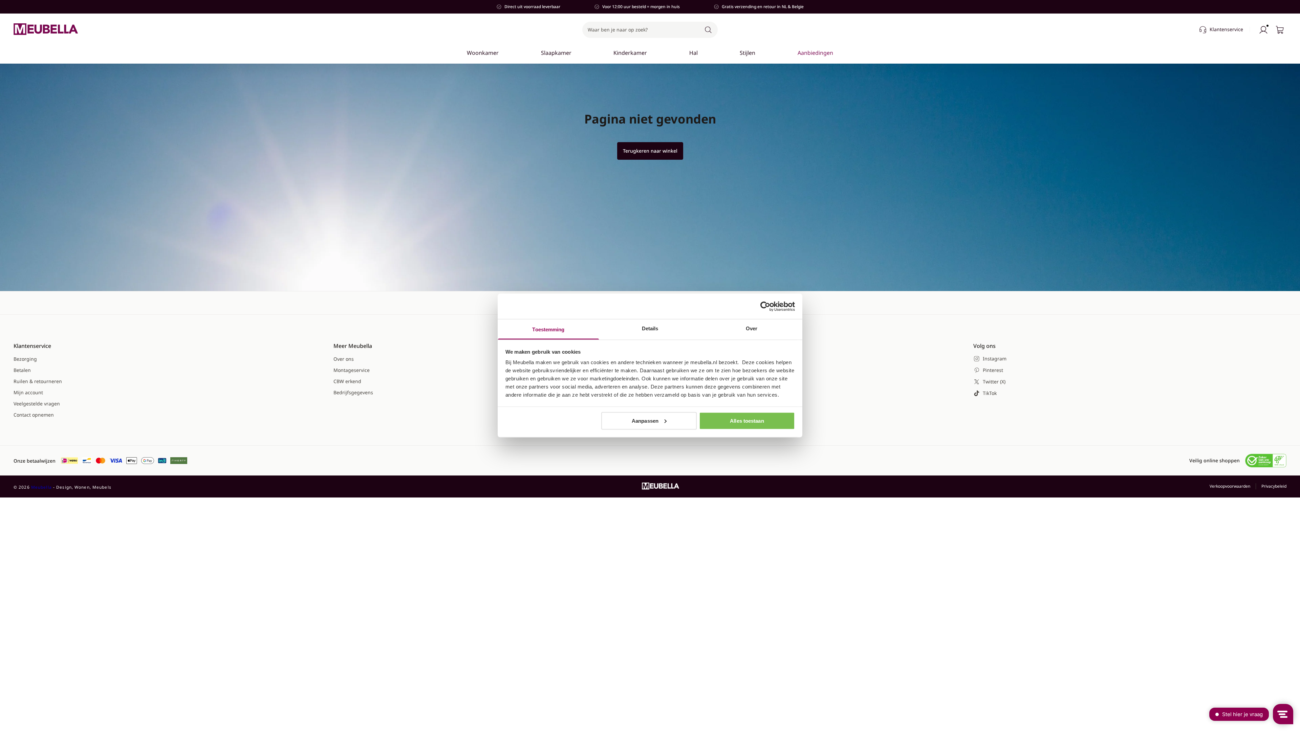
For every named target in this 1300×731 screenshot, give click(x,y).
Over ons (343, 359)
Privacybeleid (1273, 486)
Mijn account (28, 392)
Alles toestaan (747, 420)
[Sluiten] (836, 73)
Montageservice (351, 370)
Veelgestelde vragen (37, 403)
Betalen (22, 370)
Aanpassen (645, 420)
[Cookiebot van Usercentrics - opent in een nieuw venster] (765, 306)
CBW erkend (347, 381)
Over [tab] (751, 328)
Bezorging (25, 359)
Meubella (41, 487)
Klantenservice (1226, 29)
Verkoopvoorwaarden (1230, 486)
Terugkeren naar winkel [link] (650, 151)
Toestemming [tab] (548, 329)
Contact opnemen (34, 415)
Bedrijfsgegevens (353, 392)
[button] (650, 30)
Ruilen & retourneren (38, 381)
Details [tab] (650, 328)
